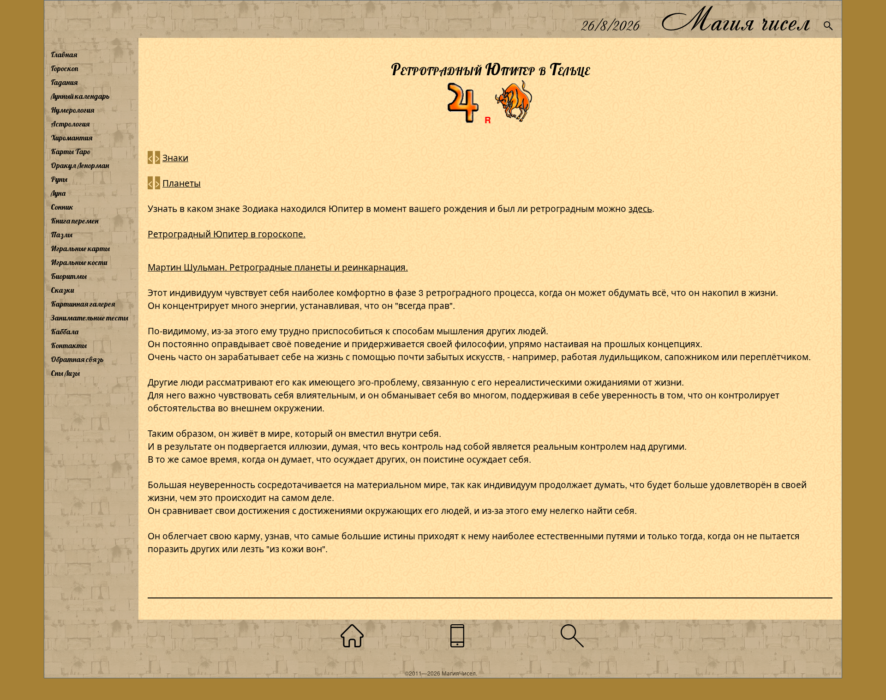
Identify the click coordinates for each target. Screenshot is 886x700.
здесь (640, 208)
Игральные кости (79, 262)
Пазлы (61, 234)
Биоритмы (69, 276)
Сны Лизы (65, 373)
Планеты (181, 182)
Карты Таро (70, 151)
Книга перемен (74, 220)
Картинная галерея (83, 303)
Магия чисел (735, 19)
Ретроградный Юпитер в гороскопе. (226, 233)
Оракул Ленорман (80, 165)
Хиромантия (71, 137)
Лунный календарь (80, 96)
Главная (64, 54)
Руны (59, 179)
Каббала (64, 331)
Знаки (175, 157)
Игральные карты (80, 248)
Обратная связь (77, 359)
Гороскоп (64, 68)
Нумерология (72, 110)
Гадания (64, 82)
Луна (58, 193)
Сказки (62, 290)
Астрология (70, 123)
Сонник (62, 206)
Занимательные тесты (89, 317)
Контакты (69, 345)
